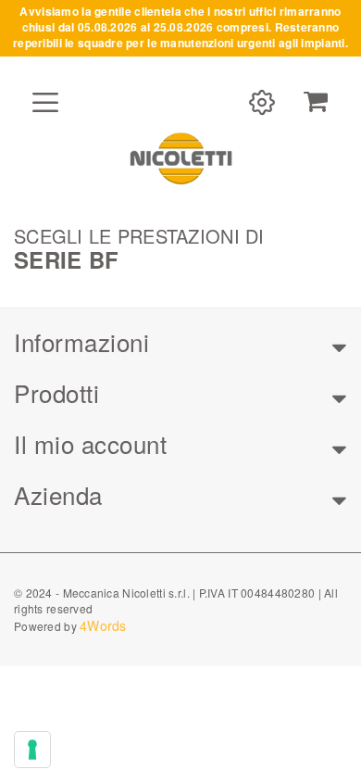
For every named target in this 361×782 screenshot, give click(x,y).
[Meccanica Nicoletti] (180, 157)
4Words (103, 625)
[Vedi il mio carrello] (316, 102)
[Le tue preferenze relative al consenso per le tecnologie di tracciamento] (32, 749)
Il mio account (90, 443)
